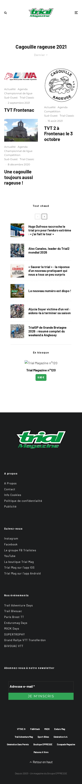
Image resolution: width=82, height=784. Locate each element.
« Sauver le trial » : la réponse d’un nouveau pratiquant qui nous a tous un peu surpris (49, 270)
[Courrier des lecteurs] (17, 271)
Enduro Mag (59, 729)
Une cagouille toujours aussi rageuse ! (18, 177)
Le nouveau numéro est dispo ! (49, 291)
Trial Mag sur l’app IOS (19, 567)
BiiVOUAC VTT (13, 646)
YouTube (10, 556)
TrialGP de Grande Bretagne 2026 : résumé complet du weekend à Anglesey (47, 331)
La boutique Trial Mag (19, 561)
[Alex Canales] (17, 250)
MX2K (47, 729)
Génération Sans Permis (18, 744)
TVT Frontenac (19, 110)
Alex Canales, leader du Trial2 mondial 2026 (48, 250)
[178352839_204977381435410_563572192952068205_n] (61, 85)
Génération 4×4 (60, 737)
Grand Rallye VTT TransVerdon (25, 640)
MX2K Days (11, 628)
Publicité (10, 506)
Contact (9, 489)
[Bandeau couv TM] (17, 291)
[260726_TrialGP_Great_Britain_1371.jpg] (17, 311)
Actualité (10, 89)
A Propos (10, 483)
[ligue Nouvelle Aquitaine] (21, 76)
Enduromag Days (15, 623)
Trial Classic (27, 97)
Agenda (23, 89)
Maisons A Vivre (41, 752)
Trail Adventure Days (18, 605)
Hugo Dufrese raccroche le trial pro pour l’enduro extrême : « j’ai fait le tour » (49, 230)
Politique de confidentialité (23, 500)
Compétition (12, 155)
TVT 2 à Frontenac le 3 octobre (58, 133)
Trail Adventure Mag (24, 737)
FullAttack (35, 729)
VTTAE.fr (21, 729)
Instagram (11, 538)
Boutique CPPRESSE (42, 744)
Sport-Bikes (43, 737)
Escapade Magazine (66, 744)
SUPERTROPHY (14, 634)
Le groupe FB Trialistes (20, 550)
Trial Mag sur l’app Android (22, 573)
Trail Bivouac (13, 611)
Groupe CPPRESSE (57, 773)
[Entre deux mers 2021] (21, 130)
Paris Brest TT (14, 617)
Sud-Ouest (11, 97)
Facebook (11, 544)
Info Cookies (12, 495)
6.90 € (41, 377)
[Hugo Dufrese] (17, 230)
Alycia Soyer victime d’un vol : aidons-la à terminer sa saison (49, 311)
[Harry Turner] (17, 331)
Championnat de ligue (18, 93)
